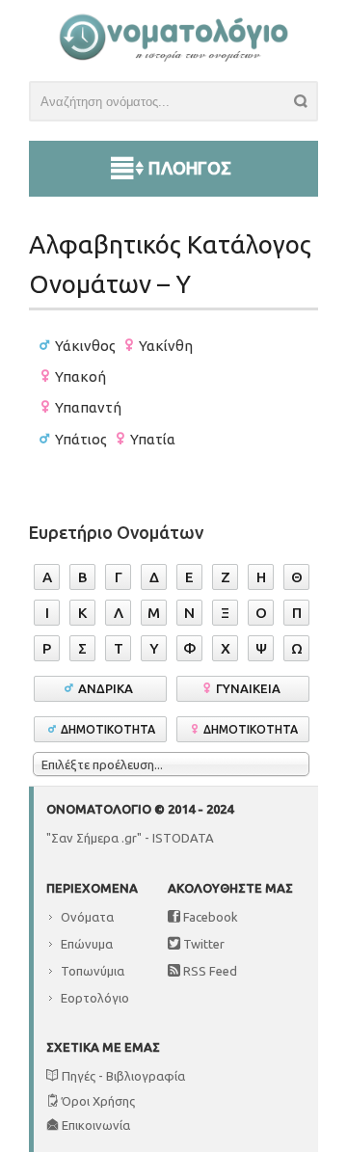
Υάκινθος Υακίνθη (124, 345)
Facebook (209, 917)
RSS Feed (208, 971)
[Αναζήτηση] (306, 104)
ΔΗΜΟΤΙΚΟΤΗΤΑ (108, 729)
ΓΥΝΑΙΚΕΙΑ (251, 688)
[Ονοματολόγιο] (173, 57)
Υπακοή (80, 376)
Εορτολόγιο (95, 998)
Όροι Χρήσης (97, 1101)
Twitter (202, 944)
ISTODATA (183, 837)
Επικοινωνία (94, 1125)
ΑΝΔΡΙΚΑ (108, 688)
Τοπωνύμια (92, 971)
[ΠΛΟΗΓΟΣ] (173, 145)
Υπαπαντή (88, 407)
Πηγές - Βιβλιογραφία (122, 1076)
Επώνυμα (87, 944)
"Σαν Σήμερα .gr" (94, 837)
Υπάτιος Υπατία (115, 439)
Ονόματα (87, 917)
